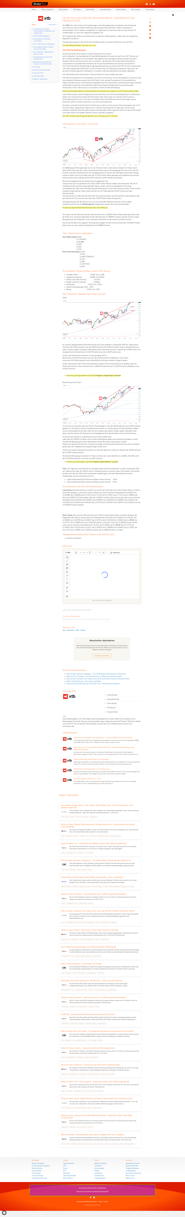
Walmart (102, 1074)
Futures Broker (37, 1176)
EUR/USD (81, 1023)
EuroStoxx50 (89, 853)
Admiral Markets (100, 1163)
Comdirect (98, 1166)
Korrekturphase (89, 939)
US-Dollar (89, 956)
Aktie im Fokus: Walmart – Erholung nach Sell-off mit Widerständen (90, 1065)
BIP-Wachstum (66, 990)
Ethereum (82, 886)
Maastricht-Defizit (91, 1023)
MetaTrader (78, 817)
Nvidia (85, 870)
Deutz (81, 939)
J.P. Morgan (79, 1057)
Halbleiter (72, 870)
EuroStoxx (81, 853)
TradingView (93, 817)
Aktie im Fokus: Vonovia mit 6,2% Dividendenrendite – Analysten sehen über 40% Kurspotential (96, 1116)
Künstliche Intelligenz (88, 922)
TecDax (97, 1007)
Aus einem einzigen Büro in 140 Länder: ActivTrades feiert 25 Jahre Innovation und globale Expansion (97, 806)
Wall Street (100, 973)
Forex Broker (90, 9)
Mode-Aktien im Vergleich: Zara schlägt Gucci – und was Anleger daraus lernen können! (103, 738)
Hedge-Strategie (79, 956)
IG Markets (98, 1173)
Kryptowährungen (97, 886)
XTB (64, 716)
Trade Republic (100, 1178)
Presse (105, 1202)
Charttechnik (70, 853)
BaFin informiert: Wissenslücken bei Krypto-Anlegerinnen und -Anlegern (92, 1134)
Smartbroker (99, 1176)
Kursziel (91, 1007)
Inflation (79, 870)
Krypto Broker (121, 9)
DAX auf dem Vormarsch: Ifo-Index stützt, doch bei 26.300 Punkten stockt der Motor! (98, 679)
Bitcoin (63, 886)
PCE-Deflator (82, 973)
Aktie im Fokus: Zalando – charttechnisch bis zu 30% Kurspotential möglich (94, 676)
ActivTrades (65, 817)
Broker (34, 9)
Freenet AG (73, 1007)
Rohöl (90, 870)
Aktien (63, 836)
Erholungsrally (73, 1074)
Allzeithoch (70, 836)
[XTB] (44, 18)
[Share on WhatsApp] (150, 22)
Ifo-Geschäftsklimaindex (80, 1040)
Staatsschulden (102, 1023)
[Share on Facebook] (150, 30)
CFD (64, 1166)
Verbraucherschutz (117, 1144)
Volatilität (113, 922)
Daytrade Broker (105, 9)
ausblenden (52, 25)
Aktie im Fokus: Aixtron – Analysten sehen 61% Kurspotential (87, 1048)
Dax (64, 630)
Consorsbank (99, 1168)
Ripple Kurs (130, 1178)
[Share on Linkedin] (150, 26)
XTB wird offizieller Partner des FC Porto (87, 779)
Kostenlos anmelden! (102, 656)
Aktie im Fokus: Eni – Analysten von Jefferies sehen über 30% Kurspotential (93, 843)
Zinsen (82, 630)
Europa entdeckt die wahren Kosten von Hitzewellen (91, 759)
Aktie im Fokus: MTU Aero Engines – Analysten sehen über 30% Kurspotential (95, 1081)
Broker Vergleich (38, 1163)
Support (97, 939)
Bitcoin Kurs (130, 1176)
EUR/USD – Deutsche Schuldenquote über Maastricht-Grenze (88, 1014)
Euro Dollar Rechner (133, 1173)
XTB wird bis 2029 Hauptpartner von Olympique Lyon (91, 769)
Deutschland (73, 1023)
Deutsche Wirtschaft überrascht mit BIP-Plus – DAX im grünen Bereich (93, 684)
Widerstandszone (115, 836)
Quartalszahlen (105, 922)
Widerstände (83, 903)
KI (88, 1040)
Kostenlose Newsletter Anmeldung (92, 1188)
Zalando (90, 903)
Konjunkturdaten (111, 990)
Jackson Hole (69, 1108)
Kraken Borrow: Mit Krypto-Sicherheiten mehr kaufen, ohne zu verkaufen (92, 877)
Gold (71, 956)
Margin (106, 886)
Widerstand (105, 939)
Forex (65, 1168)
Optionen (66, 1173)
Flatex (96, 1171)
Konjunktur (94, 1040)
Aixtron (64, 1057)
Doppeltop (65, 1074)
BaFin (63, 1144)
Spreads (85, 817)
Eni (76, 853)
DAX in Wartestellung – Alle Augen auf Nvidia (83, 681)
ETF (64, 1171)
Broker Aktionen (132, 1166)
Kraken (88, 886)
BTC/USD (75, 886)
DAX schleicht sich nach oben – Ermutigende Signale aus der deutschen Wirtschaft (97, 1031)
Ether (80, 1144)
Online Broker (63, 9)
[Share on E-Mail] (150, 37)
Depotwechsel (68, 1163)
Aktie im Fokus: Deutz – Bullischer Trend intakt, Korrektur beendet (89, 930)
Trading (131, 886)
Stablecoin (125, 886)
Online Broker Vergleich (41, 1166)
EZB (67, 870)
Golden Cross (84, 836)
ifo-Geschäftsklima (100, 990)
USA (77, 630)
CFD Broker (77, 9)
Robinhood (93, 836)
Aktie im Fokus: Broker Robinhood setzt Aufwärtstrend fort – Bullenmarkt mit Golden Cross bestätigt (98, 825)
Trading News (131, 1171)
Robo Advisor (135, 9)
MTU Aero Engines (98, 1091)
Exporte (91, 990)
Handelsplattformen (39, 1178)
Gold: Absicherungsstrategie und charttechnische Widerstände (88, 947)
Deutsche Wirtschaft (81, 990)
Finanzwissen (149, 9)
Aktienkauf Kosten (133, 1163)
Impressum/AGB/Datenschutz (87, 1202)
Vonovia (90, 1127)
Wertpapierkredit (69, 1176)
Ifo (79, 922)
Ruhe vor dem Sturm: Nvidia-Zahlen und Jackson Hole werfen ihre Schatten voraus (97, 1098)
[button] (146, 4)
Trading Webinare (132, 1168)
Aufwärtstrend (66, 939)
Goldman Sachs (82, 1007)
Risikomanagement (114, 886)
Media (100, 1202)
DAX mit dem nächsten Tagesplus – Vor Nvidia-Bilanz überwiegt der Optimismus (96, 674)
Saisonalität (82, 1074)
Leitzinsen (70, 630)
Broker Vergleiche (47, 9)
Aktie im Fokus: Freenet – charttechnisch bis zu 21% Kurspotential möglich (93, 997)
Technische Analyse (103, 836)
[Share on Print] (150, 33)
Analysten (69, 1091)
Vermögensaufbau (129, 1144)
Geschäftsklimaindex (71, 922)
